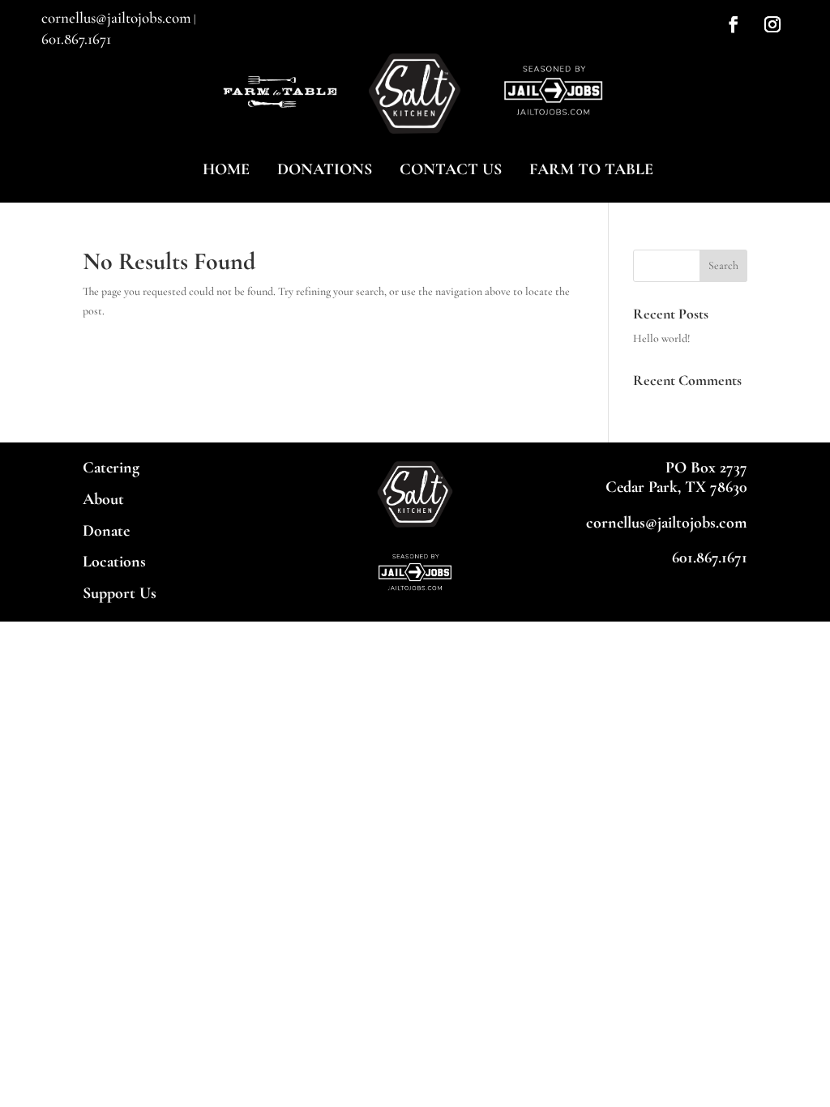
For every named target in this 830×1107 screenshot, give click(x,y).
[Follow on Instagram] (772, 24)
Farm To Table (591, 169)
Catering (111, 467)
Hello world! (662, 338)
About (103, 499)
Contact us (451, 169)
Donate (106, 531)
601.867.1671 (76, 38)
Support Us (119, 593)
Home (226, 169)
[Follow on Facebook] (733, 24)
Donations (324, 169)
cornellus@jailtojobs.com (116, 17)
